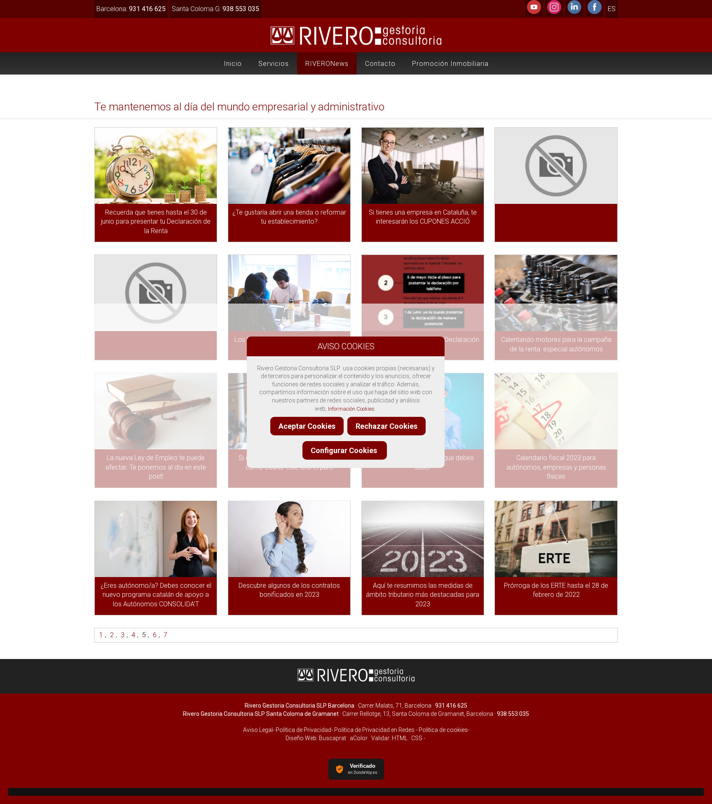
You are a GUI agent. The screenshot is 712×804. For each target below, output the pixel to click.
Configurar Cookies (345, 450)
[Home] (356, 45)
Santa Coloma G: (215, 9)
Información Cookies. (352, 409)
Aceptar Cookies (307, 426)
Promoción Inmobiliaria (450, 64)
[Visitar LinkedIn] (574, 12)
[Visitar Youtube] (534, 12)
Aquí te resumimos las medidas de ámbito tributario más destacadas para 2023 (422, 595)
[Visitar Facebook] (595, 12)
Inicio (233, 64)
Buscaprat (332, 738)
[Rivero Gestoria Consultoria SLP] (356, 681)
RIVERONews (327, 64)
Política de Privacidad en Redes (374, 730)
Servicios (273, 64)
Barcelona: (131, 9)
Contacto (380, 64)
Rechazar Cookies (386, 426)
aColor (359, 738)
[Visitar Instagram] (554, 12)
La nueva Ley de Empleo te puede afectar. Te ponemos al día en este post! (155, 467)
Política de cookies (443, 730)
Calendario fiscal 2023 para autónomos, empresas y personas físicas (556, 467)
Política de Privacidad (302, 730)
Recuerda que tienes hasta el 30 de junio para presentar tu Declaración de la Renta (156, 221)
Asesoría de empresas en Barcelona (356, 791)
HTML (400, 738)
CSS (416, 738)
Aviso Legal (258, 730)
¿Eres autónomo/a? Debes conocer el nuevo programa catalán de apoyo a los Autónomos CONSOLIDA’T (156, 595)
